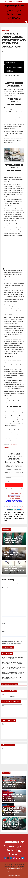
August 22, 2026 (8, 828)
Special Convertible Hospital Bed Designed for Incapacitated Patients (14, 554)
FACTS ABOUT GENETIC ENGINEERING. (14, 67)
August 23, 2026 (8, 814)
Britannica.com (13, 444)
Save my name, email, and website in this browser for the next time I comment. (12, 642)
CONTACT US (21, 870)
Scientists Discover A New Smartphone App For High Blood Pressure (8, 516)
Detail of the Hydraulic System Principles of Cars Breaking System (13, 824)
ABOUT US (15, 870)
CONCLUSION (10, 71)
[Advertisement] (14, 254)
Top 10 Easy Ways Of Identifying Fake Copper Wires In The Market (12, 810)
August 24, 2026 (8, 800)
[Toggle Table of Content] (21, 63)
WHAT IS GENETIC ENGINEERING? (13, 66)
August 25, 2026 (8, 786)
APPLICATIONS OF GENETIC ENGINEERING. (12, 69)
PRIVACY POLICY (5, 873)
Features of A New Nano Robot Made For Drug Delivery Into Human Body (14, 568)
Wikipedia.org (7, 447)
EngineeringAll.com (14, 5)
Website (4, 631)
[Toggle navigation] (12, 22)
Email (4, 623)
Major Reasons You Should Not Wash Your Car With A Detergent (13, 796)
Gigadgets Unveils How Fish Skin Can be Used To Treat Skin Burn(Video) (13, 540)
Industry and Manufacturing (9, 780)
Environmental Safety (8, 792)
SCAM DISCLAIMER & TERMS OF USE (18, 873)
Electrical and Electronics (9, 806)
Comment (5, 587)
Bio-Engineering (6, 30)
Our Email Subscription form (14, 875)
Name (4, 615)
